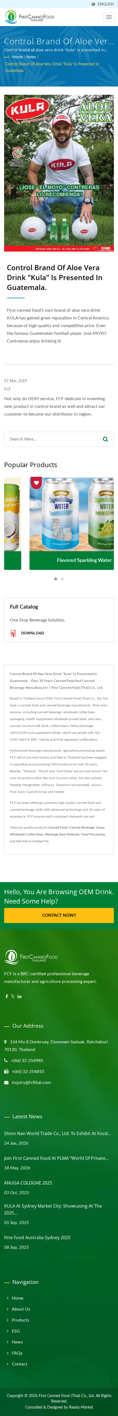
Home (17, 57)
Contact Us (40, 841)
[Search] (105, 439)
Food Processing (93, 834)
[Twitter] (13, 997)
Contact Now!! (59, 915)
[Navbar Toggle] (109, 17)
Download (32, 632)
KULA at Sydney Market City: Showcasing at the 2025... (53, 1209)
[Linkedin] (19, 997)
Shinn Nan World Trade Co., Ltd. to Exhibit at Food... (57, 1133)
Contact (19, 1364)
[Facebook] (6, 997)
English (106, 4)
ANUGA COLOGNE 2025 (28, 1183)
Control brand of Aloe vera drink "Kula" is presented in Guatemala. (52, 67)
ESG (16, 1331)
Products (20, 1320)
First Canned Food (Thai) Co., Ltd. (67, 1396)
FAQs (17, 1353)
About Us (21, 1309)
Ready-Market (81, 1407)
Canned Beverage (81, 827)
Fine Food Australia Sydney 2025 (37, 1237)
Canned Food (58, 827)
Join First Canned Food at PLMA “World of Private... (56, 1158)
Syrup (100, 827)
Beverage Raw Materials (62, 834)
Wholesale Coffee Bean (27, 834)
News (31, 57)
